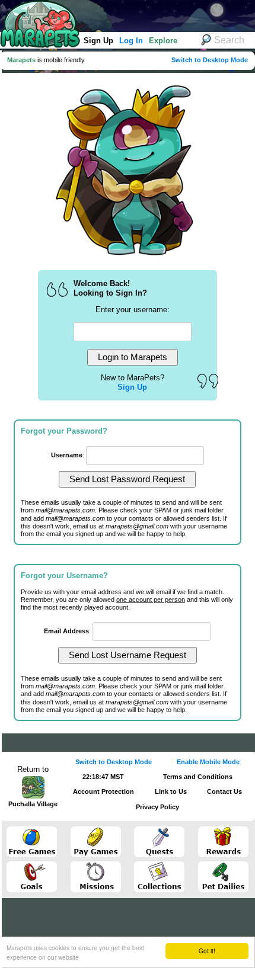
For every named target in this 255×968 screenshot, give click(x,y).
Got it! (207, 950)
